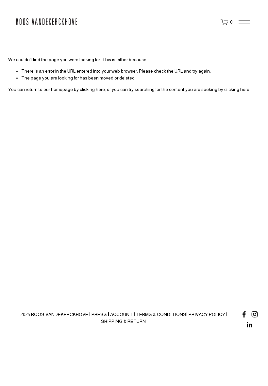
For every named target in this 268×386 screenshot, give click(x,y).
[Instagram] (254, 314)
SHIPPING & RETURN (123, 321)
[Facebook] (244, 314)
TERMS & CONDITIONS (161, 314)
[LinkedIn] (249, 325)
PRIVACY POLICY (207, 314)
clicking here (92, 89)
